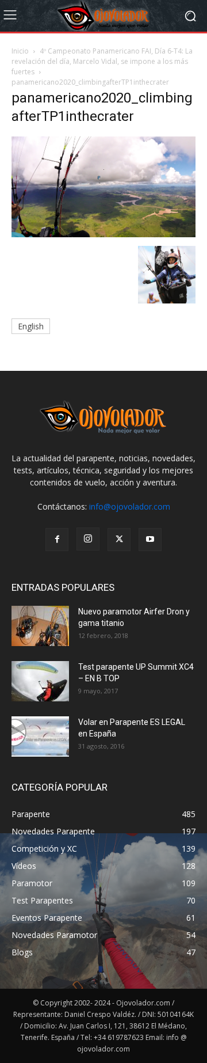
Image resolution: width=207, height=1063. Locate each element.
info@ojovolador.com (129, 506)
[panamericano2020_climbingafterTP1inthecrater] (103, 234)
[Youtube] (150, 539)
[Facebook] (56, 539)
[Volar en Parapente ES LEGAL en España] (40, 736)
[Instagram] (87, 539)
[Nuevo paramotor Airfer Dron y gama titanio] (40, 626)
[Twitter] (119, 539)
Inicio (20, 51)
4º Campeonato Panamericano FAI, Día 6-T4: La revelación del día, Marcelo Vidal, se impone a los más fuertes (102, 61)
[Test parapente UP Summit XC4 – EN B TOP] (40, 681)
